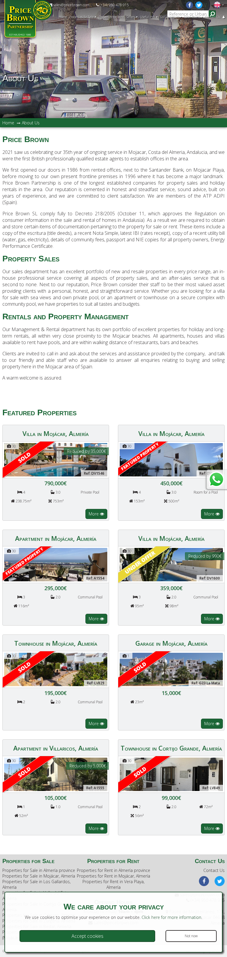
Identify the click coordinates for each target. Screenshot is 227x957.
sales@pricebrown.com (70, 4)
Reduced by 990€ (204, 556)
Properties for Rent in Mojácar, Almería (113, 876)
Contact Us (212, 17)
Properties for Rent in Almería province (113, 870)
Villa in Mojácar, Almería (55, 433)
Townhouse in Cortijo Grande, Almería (171, 747)
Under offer (139, 562)
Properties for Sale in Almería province (38, 870)
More (94, 514)
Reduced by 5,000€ (87, 766)
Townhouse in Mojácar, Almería (55, 643)
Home (63, 17)
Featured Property (140, 456)
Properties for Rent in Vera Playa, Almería (113, 884)
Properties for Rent (111, 17)
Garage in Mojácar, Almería (171, 643)
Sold (24, 457)
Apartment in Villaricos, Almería (55, 747)
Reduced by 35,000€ (86, 451)
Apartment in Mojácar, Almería (55, 538)
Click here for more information (171, 917)
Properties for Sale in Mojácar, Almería (38, 876)
